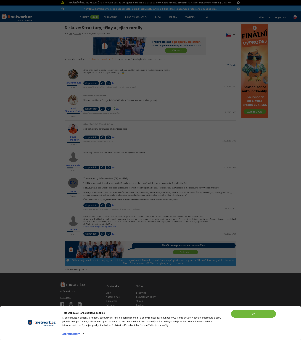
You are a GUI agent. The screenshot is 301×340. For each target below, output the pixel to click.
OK (253, 314)
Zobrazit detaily (71, 333)
